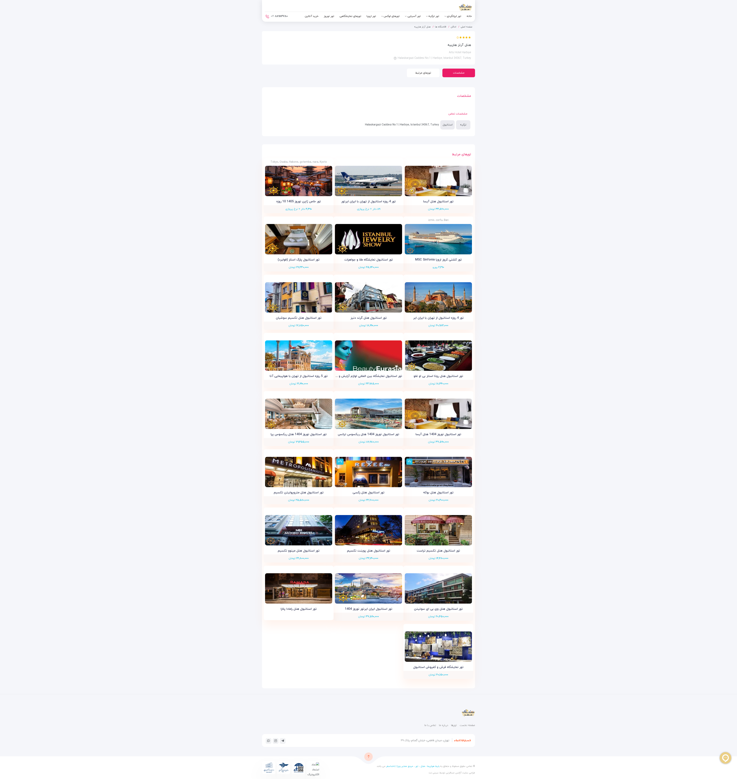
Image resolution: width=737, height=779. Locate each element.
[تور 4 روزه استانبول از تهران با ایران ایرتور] (368, 181)
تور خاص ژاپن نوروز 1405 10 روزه (298, 201)
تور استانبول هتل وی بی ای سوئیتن (438, 609)
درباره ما (443, 725)
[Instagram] (275, 740)
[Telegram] (283, 740)
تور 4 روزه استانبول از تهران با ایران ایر (438, 318)
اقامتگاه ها (440, 26)
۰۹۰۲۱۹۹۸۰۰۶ (462, 741)
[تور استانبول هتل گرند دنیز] (368, 297)
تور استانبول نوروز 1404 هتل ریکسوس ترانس (368, 434)
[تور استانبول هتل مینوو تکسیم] (298, 530)
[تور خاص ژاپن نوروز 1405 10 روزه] (298, 181)
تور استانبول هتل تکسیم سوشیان (298, 318)
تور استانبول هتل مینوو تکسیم (299, 551)
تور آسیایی (414, 16)
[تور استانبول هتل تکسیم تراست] (438, 530)
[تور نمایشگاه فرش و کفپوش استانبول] (438, 646)
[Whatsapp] (268, 740)
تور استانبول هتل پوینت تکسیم (368, 551)
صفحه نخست (467, 725)
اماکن (453, 26)
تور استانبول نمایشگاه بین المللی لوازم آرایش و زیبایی (368, 376)
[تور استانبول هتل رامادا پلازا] (298, 588)
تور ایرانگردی (454, 16)
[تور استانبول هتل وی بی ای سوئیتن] (438, 588)
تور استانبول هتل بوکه (438, 492)
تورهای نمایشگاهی (350, 16)
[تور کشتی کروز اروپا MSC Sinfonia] (438, 239)
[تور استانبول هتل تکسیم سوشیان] (298, 297)
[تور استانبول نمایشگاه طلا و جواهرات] (368, 239)
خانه (469, 16)
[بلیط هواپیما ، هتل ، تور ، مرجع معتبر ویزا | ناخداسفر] (455, 8)
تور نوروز (329, 16)
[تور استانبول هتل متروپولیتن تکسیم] (298, 472)
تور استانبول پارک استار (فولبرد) (299, 260)
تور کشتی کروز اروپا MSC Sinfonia (438, 260)
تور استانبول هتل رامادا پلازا (299, 609)
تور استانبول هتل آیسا (438, 201)
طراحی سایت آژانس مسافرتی (460, 772)
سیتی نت (434, 772)
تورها (454, 725)
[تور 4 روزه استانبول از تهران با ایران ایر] (438, 297)
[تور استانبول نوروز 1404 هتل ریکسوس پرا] (298, 414)
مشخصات (458, 73)
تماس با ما (430, 725)
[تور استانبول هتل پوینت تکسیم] (368, 530)
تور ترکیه (433, 16)
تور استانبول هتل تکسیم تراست (438, 551)
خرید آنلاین (311, 16)
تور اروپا (371, 16)
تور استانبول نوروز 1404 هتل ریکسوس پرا (299, 434)
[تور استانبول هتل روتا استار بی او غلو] (438, 355)
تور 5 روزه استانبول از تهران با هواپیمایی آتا (299, 376)
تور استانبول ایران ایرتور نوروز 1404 (368, 609)
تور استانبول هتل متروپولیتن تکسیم (299, 492)
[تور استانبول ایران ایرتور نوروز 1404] (368, 588)
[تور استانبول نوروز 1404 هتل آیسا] (438, 414)
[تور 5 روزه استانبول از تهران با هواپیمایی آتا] (298, 355)
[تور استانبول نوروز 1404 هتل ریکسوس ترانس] (368, 414)
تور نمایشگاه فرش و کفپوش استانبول (438, 667)
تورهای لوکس (392, 16)
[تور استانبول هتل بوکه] (438, 472)
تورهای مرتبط (423, 73)
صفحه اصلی (466, 26)
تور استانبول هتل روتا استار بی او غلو (438, 376)
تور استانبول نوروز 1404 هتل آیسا (438, 434)
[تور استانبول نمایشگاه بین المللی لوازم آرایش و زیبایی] (368, 355)
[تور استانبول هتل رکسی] (368, 472)
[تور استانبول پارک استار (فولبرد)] (298, 239)
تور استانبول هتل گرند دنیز (368, 318)
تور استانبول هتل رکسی (368, 492)
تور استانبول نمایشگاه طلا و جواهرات (368, 260)
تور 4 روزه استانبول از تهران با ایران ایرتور (368, 201)
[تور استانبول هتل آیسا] (438, 181)
